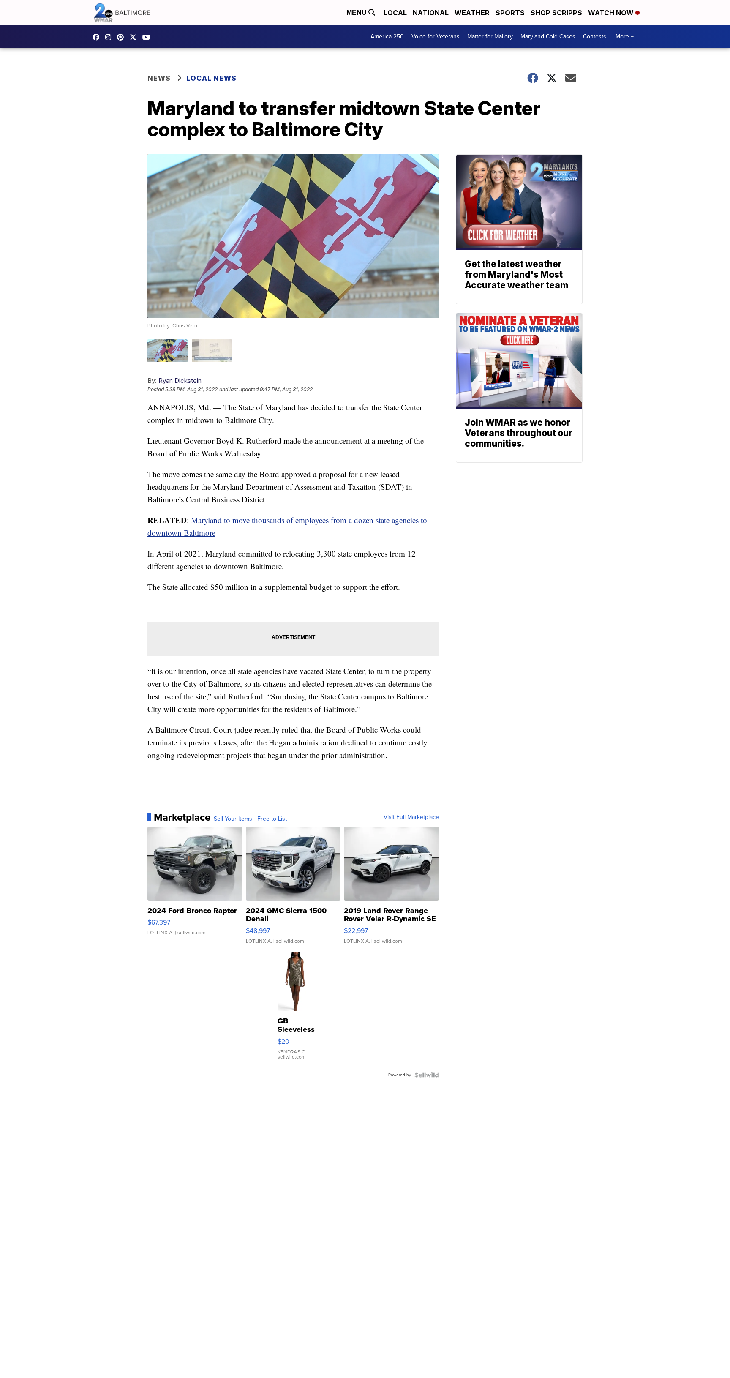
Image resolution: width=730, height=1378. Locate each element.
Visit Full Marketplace (411, 817)
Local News (211, 78)
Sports (510, 12)
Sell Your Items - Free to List (250, 819)
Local (395, 12)
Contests (594, 36)
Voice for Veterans (435, 36)
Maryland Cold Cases (547, 36)
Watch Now (611, 12)
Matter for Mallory (490, 36)
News (159, 78)
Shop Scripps (556, 12)
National (431, 12)
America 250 (387, 36)
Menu (357, 12)
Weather (472, 12)
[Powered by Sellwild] (426, 1075)
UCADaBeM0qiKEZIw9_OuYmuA (148, 37)
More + (625, 36)
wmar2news (110, 37)
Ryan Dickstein (180, 381)
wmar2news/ (98, 37)
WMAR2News (122, 37)
